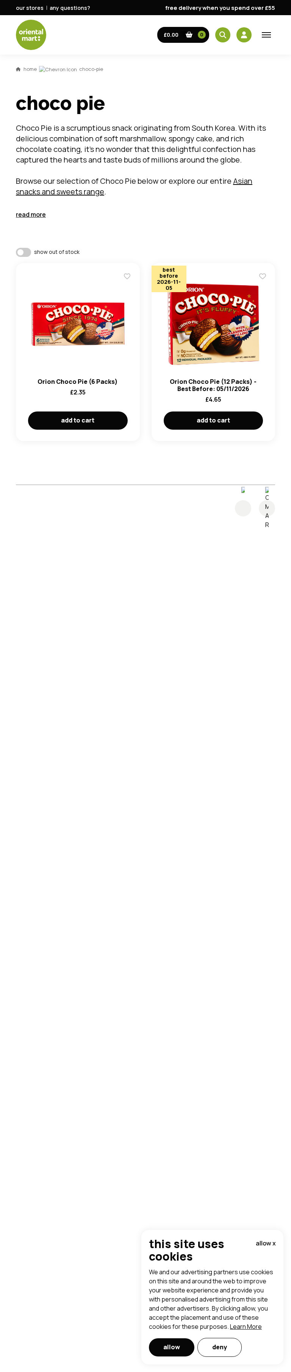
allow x (266, 1243)
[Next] (267, 508)
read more (31, 214)
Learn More (246, 1326)
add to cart (77, 420)
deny (219, 1347)
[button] (183, 35)
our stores (30, 7)
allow (171, 1347)
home (30, 69)
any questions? (70, 7)
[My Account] (244, 34)
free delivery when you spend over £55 (220, 8)
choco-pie (91, 69)
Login (240, 367)
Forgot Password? (240, 395)
